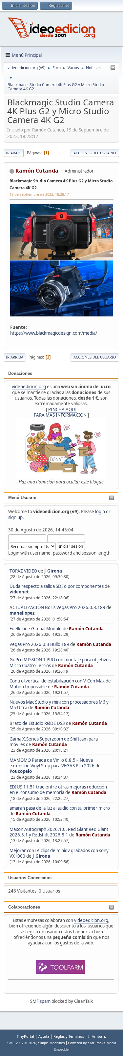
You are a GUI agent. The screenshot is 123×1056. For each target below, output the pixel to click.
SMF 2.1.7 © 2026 (21, 1043)
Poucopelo (21, 771)
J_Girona (53, 571)
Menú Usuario (22, 497)
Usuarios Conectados (29, 877)
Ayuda (43, 1036)
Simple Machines (51, 1043)
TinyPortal (25, 1036)
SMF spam (40, 1001)
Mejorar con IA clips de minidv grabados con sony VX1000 (59, 853)
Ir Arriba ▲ (97, 1036)
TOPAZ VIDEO (23, 571)
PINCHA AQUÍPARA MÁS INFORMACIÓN (60, 412)
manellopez (22, 613)
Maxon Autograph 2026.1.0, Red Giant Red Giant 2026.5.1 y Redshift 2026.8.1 (59, 832)
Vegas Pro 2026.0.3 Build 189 (39, 644)
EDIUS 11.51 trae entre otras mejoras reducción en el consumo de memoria (58, 789)
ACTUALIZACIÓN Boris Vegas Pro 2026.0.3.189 (57, 607)
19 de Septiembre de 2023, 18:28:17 (39, 194)
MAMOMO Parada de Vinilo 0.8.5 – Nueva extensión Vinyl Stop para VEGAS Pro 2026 (52, 763)
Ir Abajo (14, 152)
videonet (19, 592)
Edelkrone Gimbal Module (36, 629)
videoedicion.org (29, 387)
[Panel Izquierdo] (112, 68)
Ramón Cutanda (86, 629)
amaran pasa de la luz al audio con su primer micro (60, 808)
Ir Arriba (14, 357)
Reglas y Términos (68, 1036)
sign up (15, 517)
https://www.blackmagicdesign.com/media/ (53, 333)
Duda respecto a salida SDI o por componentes (57, 586)
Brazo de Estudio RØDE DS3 (37, 723)
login (100, 511)
